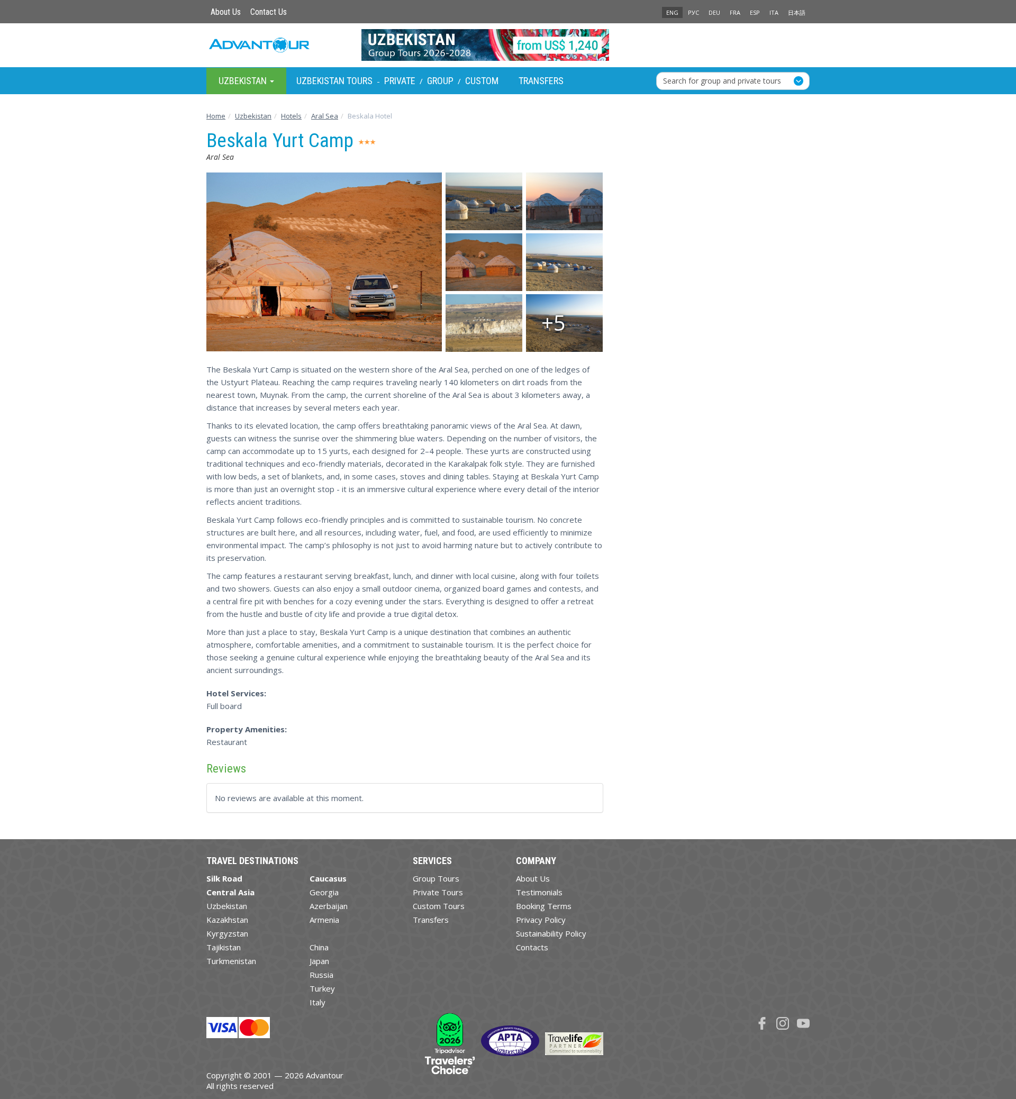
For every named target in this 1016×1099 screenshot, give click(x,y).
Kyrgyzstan (227, 933)
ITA (773, 12)
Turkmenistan (231, 961)
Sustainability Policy (551, 933)
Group (440, 80)
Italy (317, 1002)
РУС (693, 12)
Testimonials (539, 892)
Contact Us (268, 12)
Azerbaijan (329, 906)
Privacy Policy (541, 919)
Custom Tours (439, 906)
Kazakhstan (227, 919)
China (319, 947)
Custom (481, 80)
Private (399, 80)
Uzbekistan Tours (334, 80)
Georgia (324, 892)
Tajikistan (223, 947)
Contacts (532, 947)
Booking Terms (544, 906)
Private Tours (438, 892)
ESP (755, 12)
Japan (319, 961)
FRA (735, 12)
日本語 (796, 12)
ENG (672, 12)
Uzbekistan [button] (244, 80)
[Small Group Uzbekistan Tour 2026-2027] (508, 45)
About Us (226, 12)
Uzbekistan (226, 906)
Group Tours (436, 878)
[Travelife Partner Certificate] (574, 1042)
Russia (321, 974)
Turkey (322, 988)
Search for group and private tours (722, 80)
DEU (714, 12)
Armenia (324, 919)
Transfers (541, 80)
